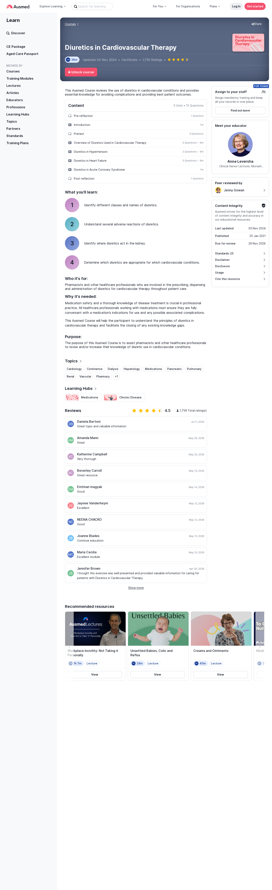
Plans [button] (213, 6)
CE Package (15, 47)
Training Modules (19, 78)
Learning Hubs (17, 114)
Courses (13, 71)
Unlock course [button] (82, 72)
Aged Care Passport (22, 54)
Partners (13, 129)
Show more (136, 588)
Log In (236, 6)
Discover (18, 33)
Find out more (240, 110)
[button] (256, 24)
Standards (14, 136)
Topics (11, 121)
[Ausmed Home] (18, 6)
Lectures (13, 86)
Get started (255, 6)
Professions (15, 107)
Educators (14, 100)
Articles (12, 93)
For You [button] (158, 6)
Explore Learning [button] (51, 6)
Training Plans (17, 143)
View (94, 674)
